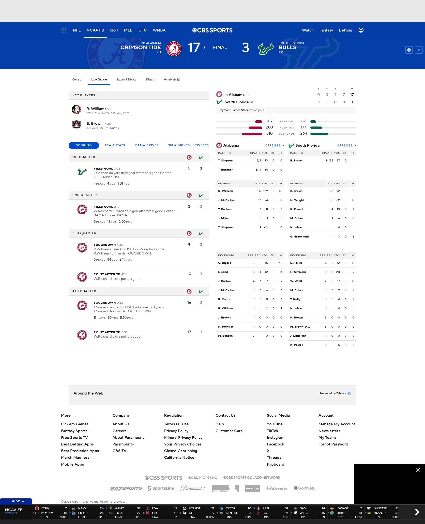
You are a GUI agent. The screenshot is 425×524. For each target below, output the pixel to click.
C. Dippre (224, 263)
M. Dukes (296, 218)
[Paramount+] (193, 487)
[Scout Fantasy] (277, 488)
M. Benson (225, 336)
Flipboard (275, 464)
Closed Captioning (180, 446)
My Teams (327, 437)
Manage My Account (337, 424)
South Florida (307, 145)
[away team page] (174, 48)
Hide (16, 501)
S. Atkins (296, 263)
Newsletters (329, 431)
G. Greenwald (299, 236)
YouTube (275, 424)
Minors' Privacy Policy (183, 437)
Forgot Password (333, 444)
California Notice (179, 452)
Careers (119, 431)
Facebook (275, 444)
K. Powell (296, 209)
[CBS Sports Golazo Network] (251, 477)
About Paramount (128, 437)
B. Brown (95, 123)
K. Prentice (226, 327)
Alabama (231, 145)
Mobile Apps (72, 464)
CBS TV (119, 450)
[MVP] (252, 486)
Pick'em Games (74, 424)
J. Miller (223, 218)
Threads (274, 457)
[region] (389, 484)
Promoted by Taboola (332, 393)
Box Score (99, 79)
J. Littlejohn (298, 336)
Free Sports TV (74, 437)
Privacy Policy (176, 431)
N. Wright (297, 200)
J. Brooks (224, 317)
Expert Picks (126, 79)
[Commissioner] (225, 486)
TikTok (272, 431)
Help (219, 424)
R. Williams (96, 108)
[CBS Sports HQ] (202, 477)
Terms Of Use (176, 424)
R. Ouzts (224, 299)
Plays (150, 79)
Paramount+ (123, 444)
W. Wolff (296, 281)
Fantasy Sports (74, 431)
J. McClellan (226, 200)
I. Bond (223, 272)
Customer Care (229, 431)
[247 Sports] (126, 487)
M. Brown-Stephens (304, 327)
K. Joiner (296, 227)
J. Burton (224, 281)
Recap (76, 79)
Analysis (170, 79)
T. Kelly (295, 299)
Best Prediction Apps (80, 450)
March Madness (75, 457)
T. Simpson (225, 160)
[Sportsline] (161, 487)
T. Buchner (225, 170)
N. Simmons (298, 272)
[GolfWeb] (304, 488)
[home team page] (266, 48)
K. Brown (296, 317)
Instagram (276, 437)
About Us (120, 424)
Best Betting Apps (77, 444)
